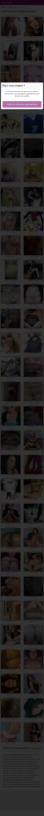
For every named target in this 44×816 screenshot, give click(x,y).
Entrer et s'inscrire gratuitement (22, 104)
